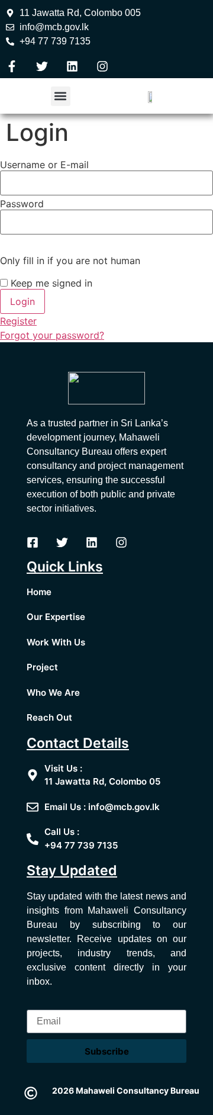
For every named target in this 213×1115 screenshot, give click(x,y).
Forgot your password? (52, 335)
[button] (60, 96)
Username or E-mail (44, 164)
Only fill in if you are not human (70, 260)
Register (18, 321)
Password (22, 203)
